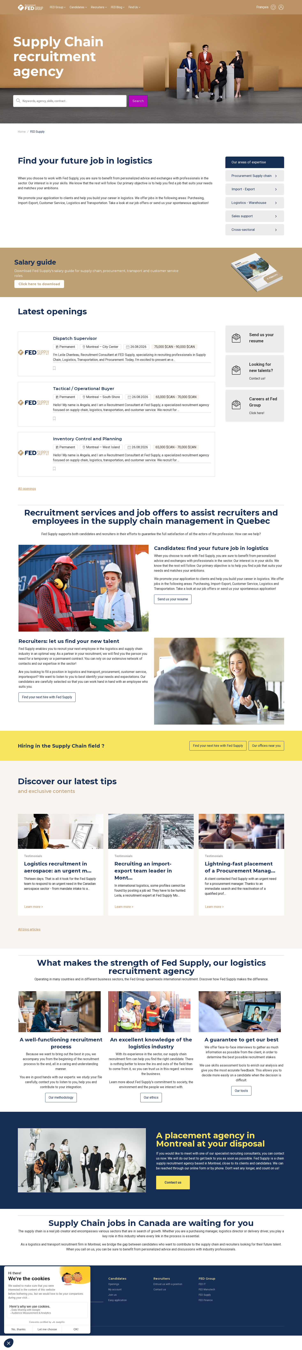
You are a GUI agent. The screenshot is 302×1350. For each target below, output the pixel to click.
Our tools (241, 1091)
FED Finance (206, 1300)
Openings (113, 1284)
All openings (27, 489)
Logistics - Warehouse (249, 203)
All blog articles (29, 929)
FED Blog (116, 7)
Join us (112, 1294)
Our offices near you (266, 746)
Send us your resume (173, 599)
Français (262, 7)
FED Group (56, 7)
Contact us (173, 1182)
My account (115, 1289)
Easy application (117, 1300)
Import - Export (243, 189)
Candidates (77, 7)
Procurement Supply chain (252, 176)
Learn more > (33, 907)
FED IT (202, 1284)
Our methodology (61, 1097)
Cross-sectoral (243, 230)
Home (22, 131)
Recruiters (97, 7)
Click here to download (39, 284)
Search (138, 101)
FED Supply (205, 1294)
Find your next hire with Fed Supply (47, 697)
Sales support (242, 216)
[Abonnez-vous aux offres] (273, 7)
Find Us (133, 7)
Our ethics (151, 1097)
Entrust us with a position (167, 1284)
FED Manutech (207, 1289)
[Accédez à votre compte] (281, 7)
